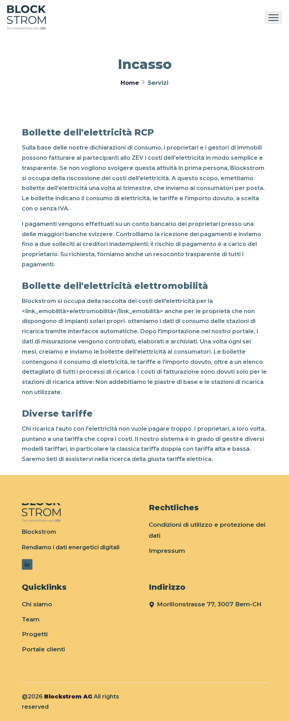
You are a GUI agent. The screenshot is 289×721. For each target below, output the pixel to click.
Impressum (167, 550)
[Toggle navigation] (273, 17)
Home (130, 82)
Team (30, 619)
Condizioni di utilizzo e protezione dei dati (207, 530)
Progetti (35, 634)
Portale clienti (43, 649)
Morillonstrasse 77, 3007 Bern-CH (209, 604)
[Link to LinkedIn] (27, 564)
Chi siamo (37, 604)
